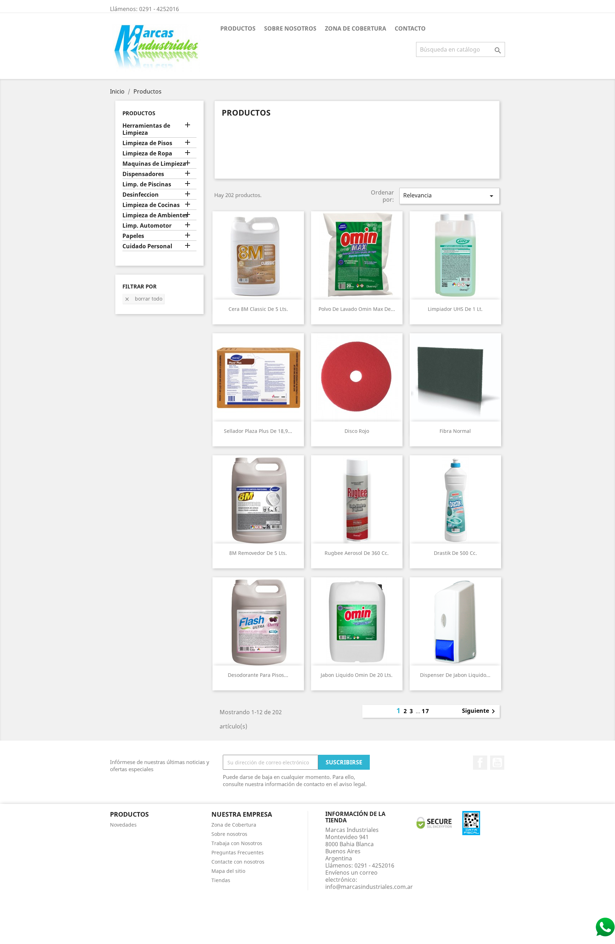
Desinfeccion (140, 194)
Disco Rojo (357, 431)
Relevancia (449, 195)
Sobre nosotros (290, 28)
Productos (238, 28)
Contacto (410, 28)
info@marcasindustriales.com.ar (369, 887)
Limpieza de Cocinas (151, 205)
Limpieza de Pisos (147, 143)
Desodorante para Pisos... (258, 675)
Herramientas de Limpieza (146, 129)
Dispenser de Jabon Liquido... (455, 675)
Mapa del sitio (228, 871)
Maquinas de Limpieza (154, 164)
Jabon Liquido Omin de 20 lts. (357, 675)
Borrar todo (143, 298)
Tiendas (220, 880)
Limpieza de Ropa (147, 153)
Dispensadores (143, 174)
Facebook (480, 762)
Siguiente (480, 711)
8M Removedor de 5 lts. (258, 553)
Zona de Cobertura (355, 28)
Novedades (123, 824)
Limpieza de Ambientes (155, 215)
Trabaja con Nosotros (236, 843)
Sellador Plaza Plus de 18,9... (258, 431)
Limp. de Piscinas (146, 184)
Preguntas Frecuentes (237, 852)
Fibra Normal (455, 431)
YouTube (497, 762)
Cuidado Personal (147, 246)
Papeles (133, 236)
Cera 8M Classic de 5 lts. (258, 309)
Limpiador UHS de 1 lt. (455, 309)
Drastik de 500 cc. (455, 553)
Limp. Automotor (147, 225)
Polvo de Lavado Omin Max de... (357, 309)
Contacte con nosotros (237, 861)
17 (426, 711)
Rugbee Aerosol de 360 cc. (357, 553)
